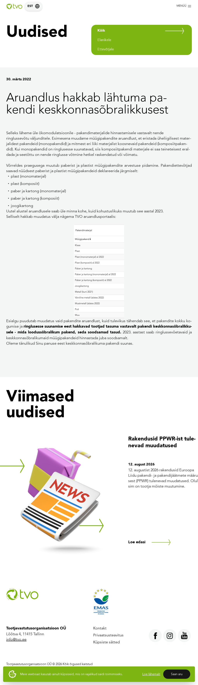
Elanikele (104, 40)
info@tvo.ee (16, 639)
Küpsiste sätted (106, 642)
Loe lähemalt (151, 674)
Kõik (101, 30)
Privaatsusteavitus (108, 635)
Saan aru (177, 674)
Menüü (181, 5)
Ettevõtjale (105, 49)
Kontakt (100, 628)
